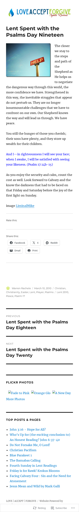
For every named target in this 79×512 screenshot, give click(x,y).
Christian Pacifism (23, 450)
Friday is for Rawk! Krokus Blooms (35, 471)
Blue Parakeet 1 (21, 455)
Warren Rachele (21, 288)
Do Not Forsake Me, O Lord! (30, 445)
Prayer (40, 292)
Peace (9, 295)
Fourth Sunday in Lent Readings (33, 465)
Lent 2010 (62, 292)
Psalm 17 (20, 295)
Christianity (13, 292)
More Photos (15, 399)
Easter (24, 292)
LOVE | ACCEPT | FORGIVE (21, 501)
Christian (60, 288)
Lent (32, 292)
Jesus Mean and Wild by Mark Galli (35, 486)
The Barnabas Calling (25, 460)
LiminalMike (25, 206)
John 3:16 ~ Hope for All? (28, 429)
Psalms (49, 292)
